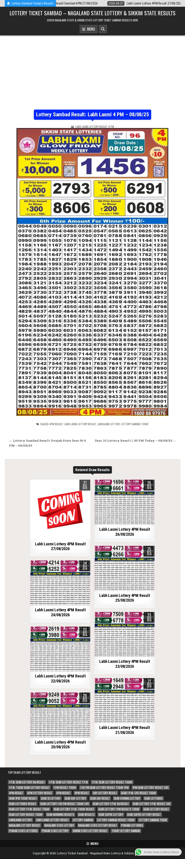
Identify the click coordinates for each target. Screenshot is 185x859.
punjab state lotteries (23, 831)
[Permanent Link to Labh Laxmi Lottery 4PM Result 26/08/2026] (125, 502)
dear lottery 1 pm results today (118, 809)
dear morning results (60, 814)
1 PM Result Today (65, 787)
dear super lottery (111, 814)
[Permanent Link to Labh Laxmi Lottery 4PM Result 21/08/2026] (125, 700)
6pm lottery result (39, 793)
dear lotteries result (22, 804)
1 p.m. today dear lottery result (29, 787)
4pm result (56, 424)
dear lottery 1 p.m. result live (152, 804)
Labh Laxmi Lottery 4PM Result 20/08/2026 (60, 744)
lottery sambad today (134, 424)
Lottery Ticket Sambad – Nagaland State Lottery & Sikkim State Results (92, 13)
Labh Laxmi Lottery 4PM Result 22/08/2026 (60, 678)
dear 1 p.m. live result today (138, 793)
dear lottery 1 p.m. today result (74, 809)
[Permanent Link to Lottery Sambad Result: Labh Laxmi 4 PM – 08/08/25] (92, 272)
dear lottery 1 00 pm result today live (64, 804)
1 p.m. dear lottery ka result (27, 782)
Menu (90, 29)
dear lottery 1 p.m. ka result (111, 804)
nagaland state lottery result (97, 825)
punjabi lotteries (132, 825)
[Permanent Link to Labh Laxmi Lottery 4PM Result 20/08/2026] (60, 715)
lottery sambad (83, 820)
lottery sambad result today (116, 820)
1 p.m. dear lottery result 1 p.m (68, 782)
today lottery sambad (126, 831)
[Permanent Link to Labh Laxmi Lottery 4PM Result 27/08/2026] (60, 509)
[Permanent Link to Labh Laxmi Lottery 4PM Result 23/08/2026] (125, 634)
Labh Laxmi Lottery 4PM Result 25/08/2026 (124, 598)
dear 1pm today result (23, 798)
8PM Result (82, 793)
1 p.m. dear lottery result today (112, 782)
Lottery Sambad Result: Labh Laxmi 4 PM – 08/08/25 (92, 114)
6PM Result (63, 793)
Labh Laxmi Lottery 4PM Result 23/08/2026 (124, 664)
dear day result (100, 798)
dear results (86, 814)
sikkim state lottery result (90, 831)
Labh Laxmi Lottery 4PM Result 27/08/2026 (60, 546)
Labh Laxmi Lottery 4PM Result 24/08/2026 (60, 612)
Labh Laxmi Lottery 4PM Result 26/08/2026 (124, 532)
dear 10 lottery (51, 798)
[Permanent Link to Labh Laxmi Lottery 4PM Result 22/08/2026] (60, 649)
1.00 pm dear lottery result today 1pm (104, 787)
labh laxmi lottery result (80, 424)
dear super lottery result (144, 814)
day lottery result (105, 793)
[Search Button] (103, 29)
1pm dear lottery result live (151, 787)
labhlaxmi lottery (108, 424)
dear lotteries (153, 798)
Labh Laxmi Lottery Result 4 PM (95, 126)
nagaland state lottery (59, 825)
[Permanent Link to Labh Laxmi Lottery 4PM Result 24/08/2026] (60, 582)
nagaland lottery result (24, 825)
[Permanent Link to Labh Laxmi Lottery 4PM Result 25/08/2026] (125, 568)
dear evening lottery (127, 798)
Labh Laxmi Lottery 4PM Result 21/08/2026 (124, 730)
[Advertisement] (92, 69)
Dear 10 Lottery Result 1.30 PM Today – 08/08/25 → (135, 440)
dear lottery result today (26, 814)
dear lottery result (156, 809)
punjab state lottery (55, 831)
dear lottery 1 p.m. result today (29, 809)
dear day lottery (75, 798)
